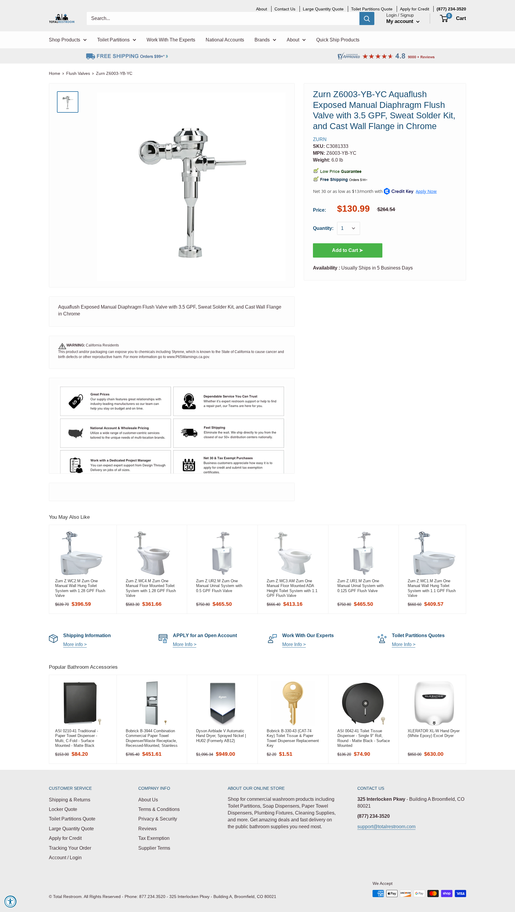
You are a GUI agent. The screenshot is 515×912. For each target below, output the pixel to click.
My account (400, 21)
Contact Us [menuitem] (284, 9)
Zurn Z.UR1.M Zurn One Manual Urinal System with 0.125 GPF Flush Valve (360, 586)
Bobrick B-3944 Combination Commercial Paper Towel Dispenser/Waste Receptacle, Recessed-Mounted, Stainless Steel (152, 738)
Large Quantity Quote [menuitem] (323, 9)
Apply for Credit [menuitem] (414, 9)
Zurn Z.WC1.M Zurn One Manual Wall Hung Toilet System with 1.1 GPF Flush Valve (432, 588)
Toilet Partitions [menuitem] (113, 39)
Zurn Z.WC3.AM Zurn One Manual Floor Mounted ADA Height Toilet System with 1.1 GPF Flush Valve (292, 588)
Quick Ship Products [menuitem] (337, 39)
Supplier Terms (154, 848)
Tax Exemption (154, 838)
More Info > (184, 644)
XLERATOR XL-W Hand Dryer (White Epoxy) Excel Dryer (434, 733)
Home (54, 73)
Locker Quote (63, 809)
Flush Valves (78, 73)
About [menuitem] (261, 9)
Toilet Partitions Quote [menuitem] (372, 9)
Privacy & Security (157, 818)
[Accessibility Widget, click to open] (10, 902)
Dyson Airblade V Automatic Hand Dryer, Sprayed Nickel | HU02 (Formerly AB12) (221, 736)
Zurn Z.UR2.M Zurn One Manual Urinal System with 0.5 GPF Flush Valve (219, 586)
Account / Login (65, 857)
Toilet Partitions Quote (72, 818)
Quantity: (323, 228)
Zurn (320, 139)
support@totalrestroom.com (386, 826)
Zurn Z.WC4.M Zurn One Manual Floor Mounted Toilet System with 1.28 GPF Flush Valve (151, 588)
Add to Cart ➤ (347, 250)
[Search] (366, 18)
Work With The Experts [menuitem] (171, 39)
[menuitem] (451, 9)
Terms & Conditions (159, 809)
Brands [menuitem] (262, 39)
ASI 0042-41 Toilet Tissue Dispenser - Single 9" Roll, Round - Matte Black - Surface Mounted (363, 738)
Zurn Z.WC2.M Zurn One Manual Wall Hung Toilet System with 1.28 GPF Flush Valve (80, 588)
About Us (148, 799)
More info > (75, 644)
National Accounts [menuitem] (225, 39)
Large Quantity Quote (71, 828)
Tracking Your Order (70, 848)
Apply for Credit (65, 838)
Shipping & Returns (69, 799)
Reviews (147, 828)
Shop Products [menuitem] (64, 39)
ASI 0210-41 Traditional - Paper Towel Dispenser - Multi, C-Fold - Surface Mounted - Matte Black (76, 738)
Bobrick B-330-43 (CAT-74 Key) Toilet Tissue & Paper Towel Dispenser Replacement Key (293, 738)
